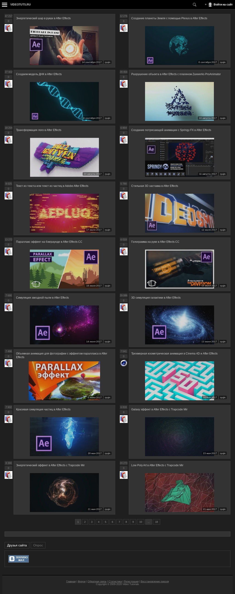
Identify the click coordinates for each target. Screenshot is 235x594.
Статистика (115, 581)
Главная (71, 581)
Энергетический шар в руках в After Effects (43, 18)
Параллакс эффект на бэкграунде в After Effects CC (49, 241)
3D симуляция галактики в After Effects (156, 297)
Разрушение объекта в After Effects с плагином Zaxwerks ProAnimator (176, 74)
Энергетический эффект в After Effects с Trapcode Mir (50, 465)
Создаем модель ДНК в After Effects (39, 74)
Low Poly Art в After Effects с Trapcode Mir (157, 465)
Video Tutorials (131, 584)
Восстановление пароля (155, 581)
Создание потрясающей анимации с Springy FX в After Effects (171, 130)
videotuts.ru (20, 4)
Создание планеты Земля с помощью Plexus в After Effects (169, 18)
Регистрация (131, 581)
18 (156, 521)
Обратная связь (97, 581)
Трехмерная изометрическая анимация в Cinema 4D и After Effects (174, 353)
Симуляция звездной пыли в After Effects (42, 297)
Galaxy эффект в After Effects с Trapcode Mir (159, 409)
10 (140, 521)
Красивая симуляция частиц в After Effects (43, 409)
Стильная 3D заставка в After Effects (154, 186)
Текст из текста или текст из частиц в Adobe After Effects (52, 186)
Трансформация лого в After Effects (38, 130)
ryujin (107, 62)
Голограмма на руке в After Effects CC (155, 241)
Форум (82, 581)
